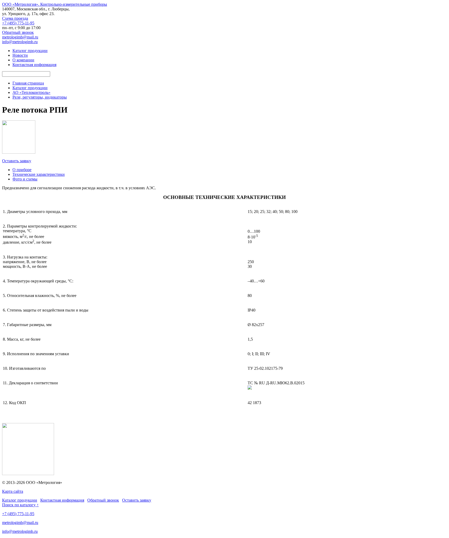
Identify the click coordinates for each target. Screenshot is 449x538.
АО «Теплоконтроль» (31, 92)
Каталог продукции (30, 50)
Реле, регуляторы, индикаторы (39, 97)
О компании (23, 60)
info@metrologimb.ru (20, 42)
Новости (20, 55)
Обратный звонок (18, 32)
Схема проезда (15, 18)
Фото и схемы (24, 179)
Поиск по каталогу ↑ (20, 505)
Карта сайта (12, 491)
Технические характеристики (38, 174)
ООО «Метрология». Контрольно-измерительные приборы (54, 4)
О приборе (21, 169)
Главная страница (28, 83)
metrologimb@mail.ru (20, 37)
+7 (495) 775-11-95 (18, 23)
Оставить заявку (16, 161)
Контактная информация (34, 64)
